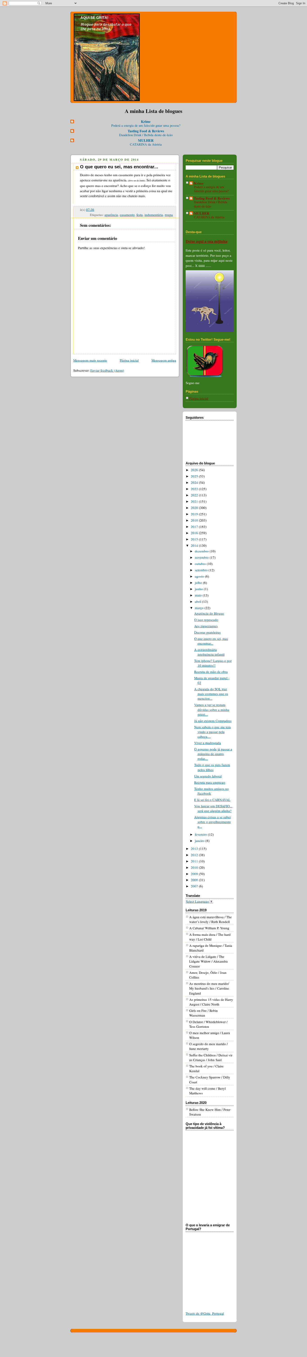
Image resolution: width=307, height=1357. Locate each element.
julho (199, 582)
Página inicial (129, 360)
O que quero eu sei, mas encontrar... (211, 641)
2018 (195, 520)
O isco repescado (206, 619)
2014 (195, 545)
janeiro (200, 840)
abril (198, 601)
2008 (195, 880)
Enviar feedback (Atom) (107, 370)
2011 (195, 861)
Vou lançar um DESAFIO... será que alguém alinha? (213, 808)
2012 (195, 855)
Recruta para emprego (209, 782)
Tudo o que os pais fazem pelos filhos (212, 767)
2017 (195, 526)
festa (139, 214)
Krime (146, 121)
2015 (195, 539)
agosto (200, 576)
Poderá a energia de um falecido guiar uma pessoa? (145, 125)
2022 (195, 495)
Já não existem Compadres (212, 720)
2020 (195, 507)
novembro (202, 557)
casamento (127, 214)
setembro (202, 570)
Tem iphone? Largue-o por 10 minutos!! (213, 663)
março (200, 607)
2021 (195, 501)
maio (199, 595)
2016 (195, 533)
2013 (195, 848)
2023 (195, 488)
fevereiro (201, 834)
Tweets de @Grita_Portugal (205, 1313)
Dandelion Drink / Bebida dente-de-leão (146, 135)
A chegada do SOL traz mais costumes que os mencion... (211, 694)
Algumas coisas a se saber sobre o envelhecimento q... (212, 822)
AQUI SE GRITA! (94, 18)
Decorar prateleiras (207, 632)
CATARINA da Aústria (146, 144)
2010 (195, 867)
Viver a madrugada (207, 742)
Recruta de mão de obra (211, 671)
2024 (195, 482)
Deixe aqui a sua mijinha (206, 241)
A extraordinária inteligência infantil (209, 652)
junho (199, 589)
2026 (195, 470)
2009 (195, 873)
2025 (195, 476)
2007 (195, 886)
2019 (195, 514)
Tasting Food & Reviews (146, 130)
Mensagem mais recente (90, 360)
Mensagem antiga (163, 360)
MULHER (146, 140)
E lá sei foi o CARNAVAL (212, 799)
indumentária (154, 214)
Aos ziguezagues (206, 626)
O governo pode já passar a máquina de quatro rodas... (213, 754)
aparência (111, 214)
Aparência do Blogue (209, 613)
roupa (169, 214)
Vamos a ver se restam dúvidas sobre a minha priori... (211, 709)
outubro (201, 563)
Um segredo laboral (208, 776)
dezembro (202, 551)
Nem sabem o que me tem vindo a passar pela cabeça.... (212, 732)
